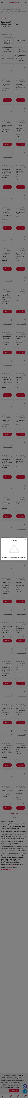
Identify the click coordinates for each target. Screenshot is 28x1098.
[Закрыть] (25, 540)
